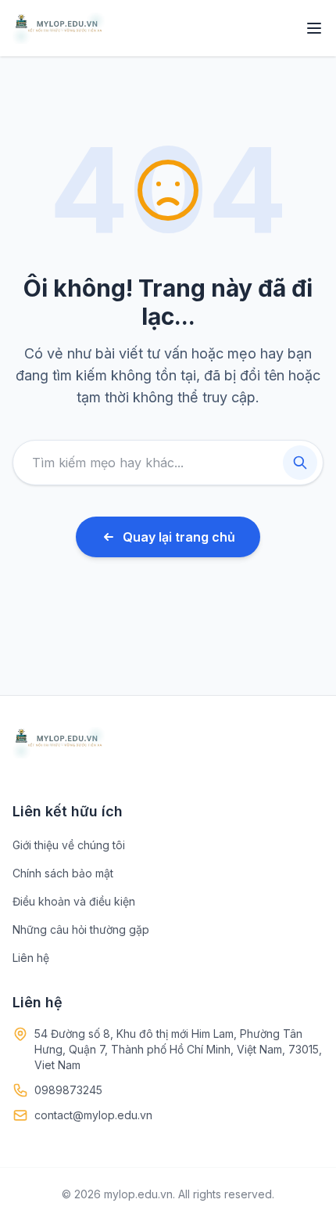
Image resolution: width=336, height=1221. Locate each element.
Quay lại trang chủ (179, 537)
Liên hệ (31, 957)
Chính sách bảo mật (63, 873)
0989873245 (68, 1090)
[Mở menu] (314, 28)
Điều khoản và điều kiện (74, 901)
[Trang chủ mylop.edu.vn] (59, 28)
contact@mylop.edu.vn (93, 1115)
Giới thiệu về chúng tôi (69, 845)
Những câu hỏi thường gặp (81, 929)
